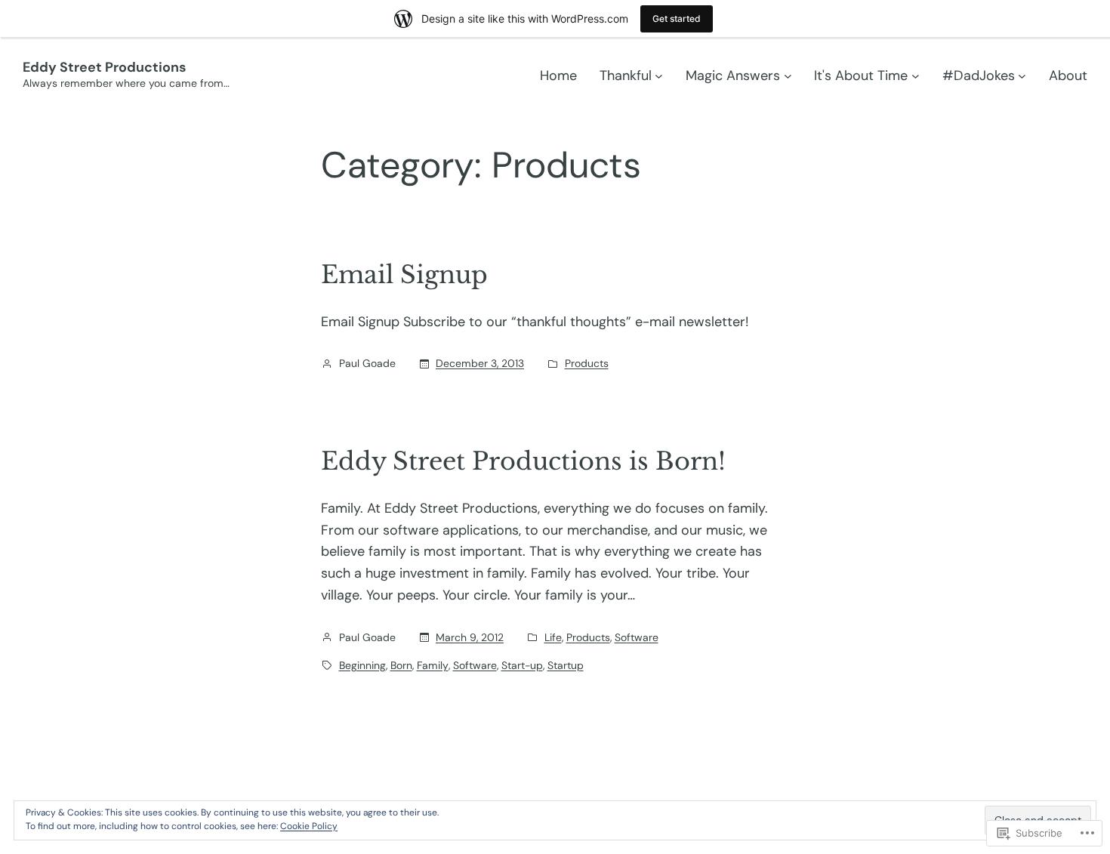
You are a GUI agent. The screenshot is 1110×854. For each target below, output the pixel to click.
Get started (676, 18)
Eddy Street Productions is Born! (523, 461)
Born (401, 665)
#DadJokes (978, 75)
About (1068, 75)
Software (636, 637)
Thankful (626, 75)
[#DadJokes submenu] (1022, 76)
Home (558, 75)
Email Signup (404, 274)
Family (433, 665)
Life (553, 637)
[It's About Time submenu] (915, 76)
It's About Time (861, 75)
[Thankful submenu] (659, 76)
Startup (565, 665)
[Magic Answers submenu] (788, 76)
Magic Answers (733, 75)
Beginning (362, 665)
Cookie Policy (309, 826)
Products (587, 363)
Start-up (522, 665)
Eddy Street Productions (104, 67)
